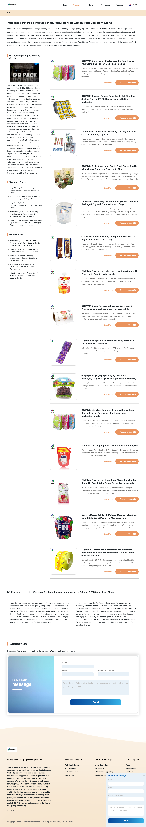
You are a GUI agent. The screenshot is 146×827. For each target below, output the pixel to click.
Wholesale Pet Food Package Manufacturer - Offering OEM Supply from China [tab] (73, 592)
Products (76, 5)
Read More (108, 83)
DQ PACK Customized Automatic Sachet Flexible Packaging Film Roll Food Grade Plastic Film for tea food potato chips (107, 553)
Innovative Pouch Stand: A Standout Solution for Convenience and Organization (24, 266)
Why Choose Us (131, 768)
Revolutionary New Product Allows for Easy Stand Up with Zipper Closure (25, 198)
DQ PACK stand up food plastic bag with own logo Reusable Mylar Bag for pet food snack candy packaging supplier (107, 413)
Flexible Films (99, 768)
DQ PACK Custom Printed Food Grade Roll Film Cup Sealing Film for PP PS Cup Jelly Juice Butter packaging (108, 99)
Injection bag (69, 775)
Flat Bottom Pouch (71, 772)
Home (64, 5)
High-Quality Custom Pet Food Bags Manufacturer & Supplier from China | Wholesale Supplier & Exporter (24, 214)
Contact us (105, 5)
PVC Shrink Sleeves (72, 765)
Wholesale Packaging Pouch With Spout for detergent (109, 445)
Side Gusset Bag (100, 775)
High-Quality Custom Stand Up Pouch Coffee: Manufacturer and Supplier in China (25, 190)
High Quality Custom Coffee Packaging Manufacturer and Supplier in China (25, 250)
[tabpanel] (73, 615)
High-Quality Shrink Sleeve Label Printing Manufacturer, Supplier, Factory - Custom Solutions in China (25, 243)
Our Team (129, 772)
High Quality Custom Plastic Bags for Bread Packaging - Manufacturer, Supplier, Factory (24, 275)
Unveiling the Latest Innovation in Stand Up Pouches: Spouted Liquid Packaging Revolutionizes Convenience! (26, 222)
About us (119, 5)
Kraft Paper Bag (70, 768)
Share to (10, 810)
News (90, 5)
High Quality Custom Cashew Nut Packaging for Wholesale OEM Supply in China (26, 205)
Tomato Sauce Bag (101, 765)
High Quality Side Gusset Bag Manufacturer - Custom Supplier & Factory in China (23, 258)
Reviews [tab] (15, 592)
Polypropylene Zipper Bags (104, 772)
